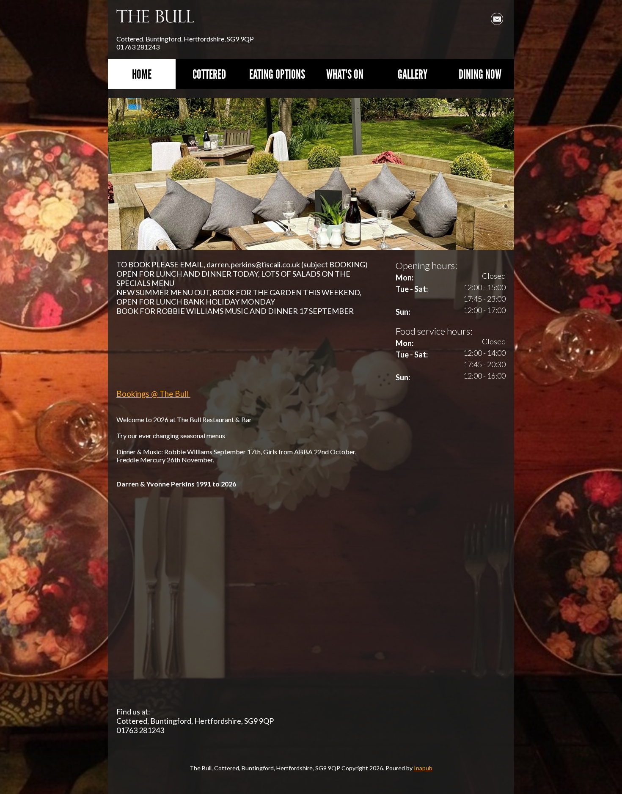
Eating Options (277, 74)
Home (141, 74)
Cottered (209, 74)
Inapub (423, 768)
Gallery (412, 74)
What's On (344, 74)
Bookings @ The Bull (153, 393)
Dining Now (480, 74)
